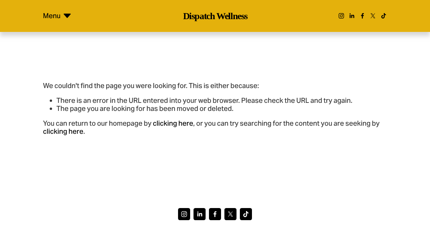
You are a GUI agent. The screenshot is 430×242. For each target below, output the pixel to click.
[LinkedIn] (351, 15)
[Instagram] (341, 15)
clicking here (173, 123)
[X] (373, 15)
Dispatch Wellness (215, 16)
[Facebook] (362, 15)
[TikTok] (383, 15)
